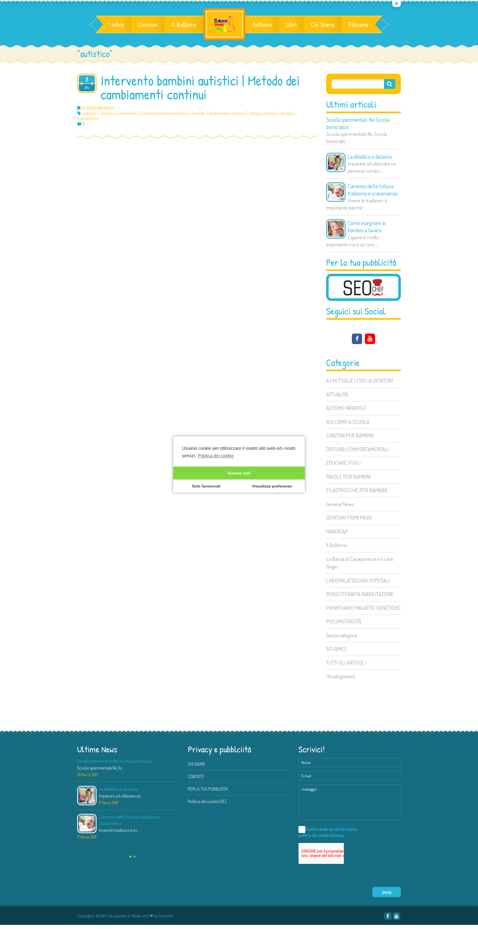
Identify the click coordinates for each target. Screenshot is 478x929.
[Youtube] (370, 339)
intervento (128, 113)
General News (340, 503)
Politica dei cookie (216, 455)
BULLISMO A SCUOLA (347, 421)
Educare (358, 24)
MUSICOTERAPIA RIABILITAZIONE (360, 593)
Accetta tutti (239, 473)
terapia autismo (263, 113)
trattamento (87, 118)
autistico (108, 113)
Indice (117, 24)
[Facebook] (357, 339)
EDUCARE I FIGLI (343, 462)
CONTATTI (196, 776)
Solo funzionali (206, 486)
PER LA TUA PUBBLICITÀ (208, 789)
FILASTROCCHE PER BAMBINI (356, 490)
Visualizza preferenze (272, 486)
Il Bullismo (184, 24)
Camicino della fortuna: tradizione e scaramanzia (373, 189)
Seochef (166, 916)
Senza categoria (341, 635)
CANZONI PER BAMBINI (349, 435)
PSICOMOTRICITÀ (343, 621)
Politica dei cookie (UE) (207, 801)
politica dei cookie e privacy (321, 835)
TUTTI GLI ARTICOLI (346, 662)
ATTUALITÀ (337, 394)
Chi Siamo (323, 24)
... (348, 141)
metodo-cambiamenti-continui (218, 113)
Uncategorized (340, 676)
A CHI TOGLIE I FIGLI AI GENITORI (359, 380)
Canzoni (148, 24)
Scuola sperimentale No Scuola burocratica (357, 123)
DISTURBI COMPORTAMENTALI (357, 449)
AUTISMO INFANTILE (346, 407)
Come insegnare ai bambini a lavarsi (366, 226)
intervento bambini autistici (164, 113)
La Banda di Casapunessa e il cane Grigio (359, 562)
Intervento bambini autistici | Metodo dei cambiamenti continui (200, 87)
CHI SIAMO (196, 764)
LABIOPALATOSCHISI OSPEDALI (358, 580)
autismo (89, 113)
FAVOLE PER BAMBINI (348, 476)
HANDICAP (337, 531)
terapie (287, 113)
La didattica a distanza (370, 156)
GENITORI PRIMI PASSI (349, 517)
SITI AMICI (336, 648)
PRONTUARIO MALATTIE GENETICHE (363, 607)
